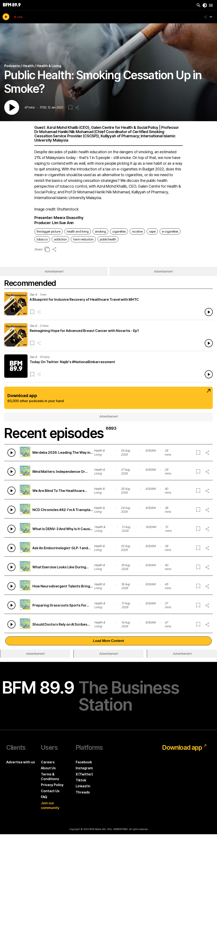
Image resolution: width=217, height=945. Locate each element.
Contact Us (50, 791)
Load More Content (108, 641)
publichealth (108, 239)
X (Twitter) (84, 774)
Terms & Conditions (50, 776)
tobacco (42, 239)
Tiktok (81, 780)
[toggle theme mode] (204, 5)
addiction (60, 239)
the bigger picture (48, 231)
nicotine (137, 231)
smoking (100, 231)
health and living (78, 231)
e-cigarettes (170, 231)
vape (152, 231)
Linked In (83, 786)
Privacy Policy (52, 785)
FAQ (44, 797)
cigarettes (119, 231)
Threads (83, 792)
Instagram (84, 768)
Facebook (84, 762)
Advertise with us (20, 762)
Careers (48, 762)
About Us (48, 768)
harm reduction (83, 239)
